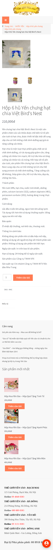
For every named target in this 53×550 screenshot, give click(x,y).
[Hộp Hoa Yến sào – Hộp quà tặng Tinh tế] (11, 385)
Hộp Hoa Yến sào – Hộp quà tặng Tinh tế (24, 396)
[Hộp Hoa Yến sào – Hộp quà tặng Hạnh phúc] (11, 416)
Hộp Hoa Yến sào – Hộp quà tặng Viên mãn (24, 458)
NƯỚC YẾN (19, 26)
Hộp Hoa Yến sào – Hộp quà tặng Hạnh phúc (25, 427)
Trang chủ (9, 26)
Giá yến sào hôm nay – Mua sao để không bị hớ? (22, 332)
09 (13, 524)
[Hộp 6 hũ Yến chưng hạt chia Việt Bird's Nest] (15, 78)
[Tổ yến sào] (26, 8)
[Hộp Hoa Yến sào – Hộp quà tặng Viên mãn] (11, 447)
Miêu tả (5, 303)
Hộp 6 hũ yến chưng (34, 26)
